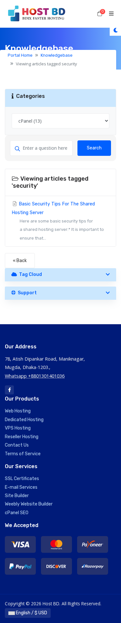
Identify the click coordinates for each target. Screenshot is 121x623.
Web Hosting (18, 411)
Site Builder (17, 495)
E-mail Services (21, 487)
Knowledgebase (57, 55)
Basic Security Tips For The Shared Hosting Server (58, 221)
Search (94, 148)
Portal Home (20, 55)
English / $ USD (31, 613)
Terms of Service (23, 454)
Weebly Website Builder (29, 504)
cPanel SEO (16, 512)
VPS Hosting (18, 428)
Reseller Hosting (21, 436)
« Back (20, 260)
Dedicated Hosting (24, 419)
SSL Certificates (22, 478)
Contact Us (17, 445)
